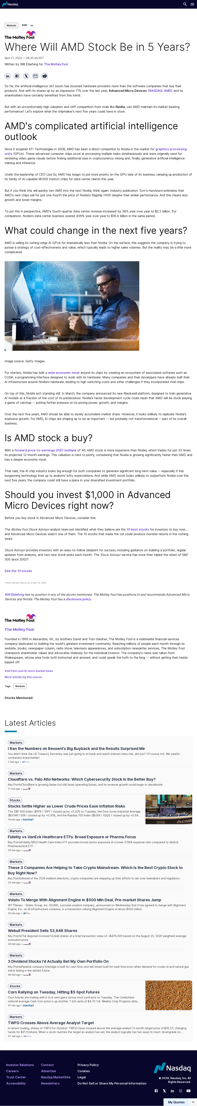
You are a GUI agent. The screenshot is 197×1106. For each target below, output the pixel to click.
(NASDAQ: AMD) (160, 91)
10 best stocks (138, 529)
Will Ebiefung (14, 594)
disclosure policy (78, 599)
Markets (11, 25)
